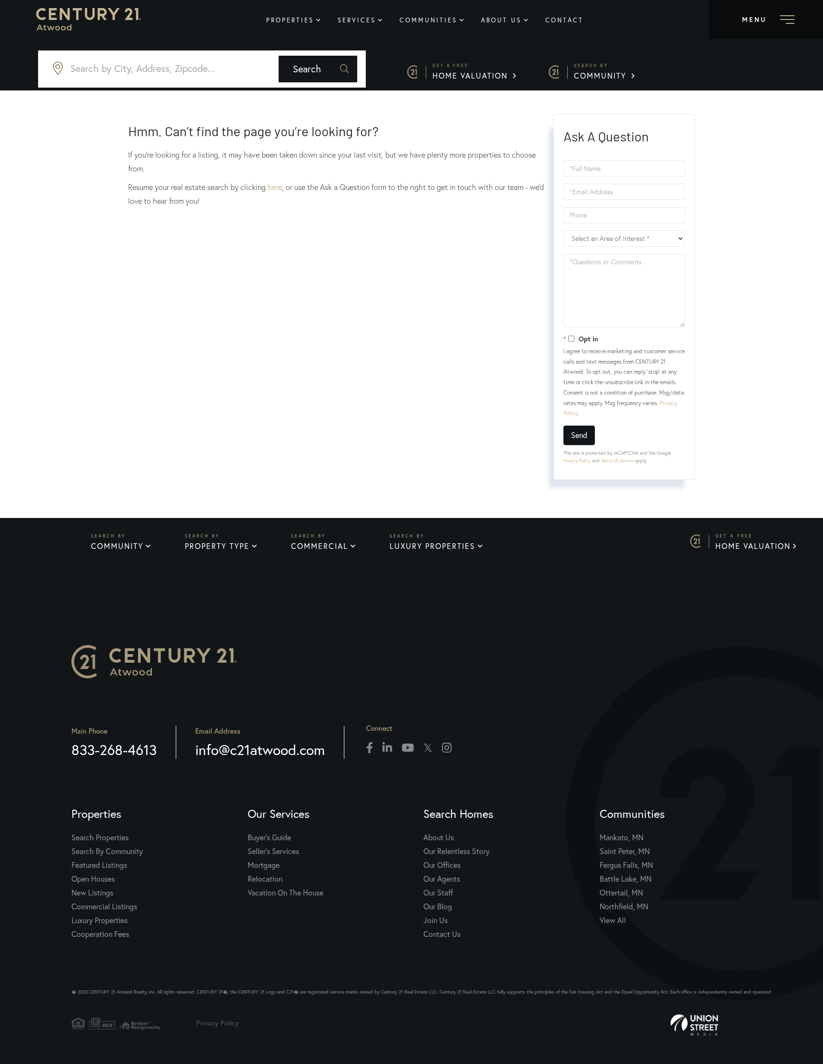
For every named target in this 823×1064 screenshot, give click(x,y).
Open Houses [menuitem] (93, 879)
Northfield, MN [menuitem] (624, 906)
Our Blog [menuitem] (437, 906)
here (275, 187)
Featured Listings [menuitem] (99, 865)
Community (601, 71)
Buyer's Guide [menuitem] (269, 837)
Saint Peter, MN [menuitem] (625, 851)
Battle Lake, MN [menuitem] (626, 879)
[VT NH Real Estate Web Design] (723, 1024)
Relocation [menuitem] (265, 879)
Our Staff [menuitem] (438, 892)
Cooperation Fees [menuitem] (100, 934)
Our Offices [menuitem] (442, 865)
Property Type (217, 546)
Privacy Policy (577, 460)
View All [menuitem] (613, 920)
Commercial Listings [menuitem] (104, 906)
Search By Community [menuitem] (107, 851)
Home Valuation (471, 71)
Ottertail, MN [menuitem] (621, 892)
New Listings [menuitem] (92, 892)
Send (579, 435)
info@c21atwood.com (260, 749)
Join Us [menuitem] (435, 920)
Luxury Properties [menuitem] (99, 920)
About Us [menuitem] (501, 20)
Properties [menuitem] (290, 20)
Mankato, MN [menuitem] (621, 837)
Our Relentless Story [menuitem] (456, 851)
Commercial (319, 546)
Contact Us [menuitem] (442, 934)
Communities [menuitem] (428, 20)
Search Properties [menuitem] (100, 837)
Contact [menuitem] (564, 20)
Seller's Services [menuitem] (273, 851)
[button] (318, 69)
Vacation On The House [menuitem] (285, 892)
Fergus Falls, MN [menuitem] (626, 865)
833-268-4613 (114, 749)
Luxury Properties (432, 546)
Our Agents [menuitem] (441, 879)
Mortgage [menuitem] (264, 865)
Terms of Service (617, 460)
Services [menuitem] (357, 20)
